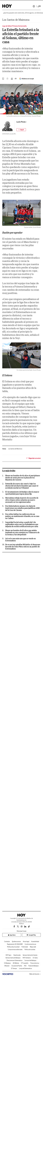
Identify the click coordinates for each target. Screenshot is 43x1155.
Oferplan (7, 966)
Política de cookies (30, 949)
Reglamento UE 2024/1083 (15, 944)
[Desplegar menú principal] (39, 6)
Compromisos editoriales (15, 949)
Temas (4, 449)
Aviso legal (26, 941)
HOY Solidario (27, 958)
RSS (25, 966)
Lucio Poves (21, 122)
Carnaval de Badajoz (30, 960)
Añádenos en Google (28, 79)
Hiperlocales (17, 955)
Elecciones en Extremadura (14, 960)
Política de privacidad (13, 947)
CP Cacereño (24, 963)
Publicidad (25, 947)
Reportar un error (35, 458)
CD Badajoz (7, 963)
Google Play (32, 935)
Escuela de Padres (17, 966)
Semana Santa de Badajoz (13, 958)
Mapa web (33, 947)
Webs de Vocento (34, 974)
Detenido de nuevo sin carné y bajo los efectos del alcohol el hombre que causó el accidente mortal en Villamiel (21, 486)
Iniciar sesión (33, 6)
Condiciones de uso (30, 944)
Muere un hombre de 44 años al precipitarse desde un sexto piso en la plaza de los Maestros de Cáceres (22, 477)
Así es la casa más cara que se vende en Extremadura (20, 539)
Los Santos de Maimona (15, 19)
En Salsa (35, 958)
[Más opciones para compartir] (15, 78)
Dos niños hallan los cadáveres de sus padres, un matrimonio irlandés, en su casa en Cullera (22, 516)
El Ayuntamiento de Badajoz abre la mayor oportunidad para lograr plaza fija (22, 493)
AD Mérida (16, 963)
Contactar (7, 941)
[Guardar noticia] (3, 79)
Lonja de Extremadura (25, 968)
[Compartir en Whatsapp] (12, 78)
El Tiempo (14, 968)
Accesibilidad (35, 941)
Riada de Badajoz (33, 966)
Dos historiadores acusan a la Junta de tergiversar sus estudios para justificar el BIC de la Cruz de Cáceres (22, 508)
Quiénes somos (16, 941)
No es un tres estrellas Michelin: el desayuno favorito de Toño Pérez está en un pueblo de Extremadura (22, 546)
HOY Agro (8, 955)
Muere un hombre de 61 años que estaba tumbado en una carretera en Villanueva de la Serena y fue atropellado (22, 532)
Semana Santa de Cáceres (30, 955)
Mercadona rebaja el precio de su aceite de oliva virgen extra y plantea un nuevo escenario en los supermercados (21, 500)
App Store (12, 935)
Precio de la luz (34, 963)
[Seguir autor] (21, 129)
